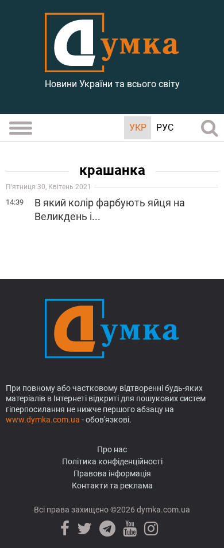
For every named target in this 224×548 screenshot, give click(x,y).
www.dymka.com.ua (43, 419)
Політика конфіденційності (112, 461)
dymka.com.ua (162, 509)
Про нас (112, 449)
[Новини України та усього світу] (112, 66)
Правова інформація (112, 473)
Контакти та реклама (112, 485)
